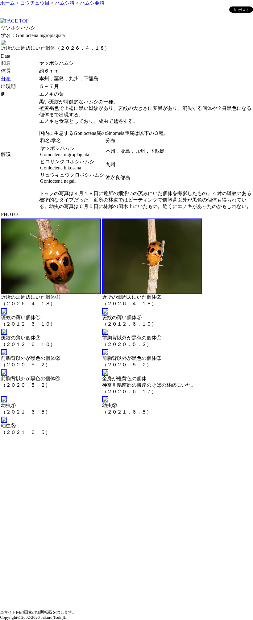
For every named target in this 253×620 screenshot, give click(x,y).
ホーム (7, 3)
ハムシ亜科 (92, 3)
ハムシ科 (65, 3)
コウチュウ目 (35, 3)
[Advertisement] (126, 480)
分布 (6, 78)
